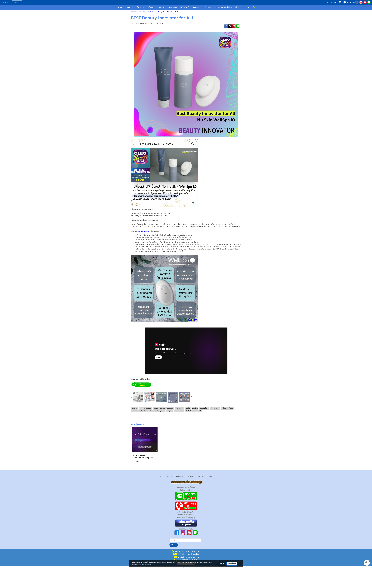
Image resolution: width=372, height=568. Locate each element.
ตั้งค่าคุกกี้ (221, 564)
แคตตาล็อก (129, 7)
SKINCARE (190, 476)
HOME (120, 7)
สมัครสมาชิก (17, 2)
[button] (254, 7)
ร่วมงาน (246, 7)
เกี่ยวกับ (237, 7)
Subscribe (174, 545)
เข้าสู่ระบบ (6, 2)
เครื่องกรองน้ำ (185, 7)
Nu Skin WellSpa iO (144, 231)
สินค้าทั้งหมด (206, 7)
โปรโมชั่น (140, 7)
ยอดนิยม (196, 7)
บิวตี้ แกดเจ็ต (151, 7)
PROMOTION (179, 476)
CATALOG (169, 476)
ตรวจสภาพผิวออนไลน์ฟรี (223, 7)
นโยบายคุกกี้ (148, 564)
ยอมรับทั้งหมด (232, 564)
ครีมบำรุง (162, 7)
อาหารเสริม (173, 7)
